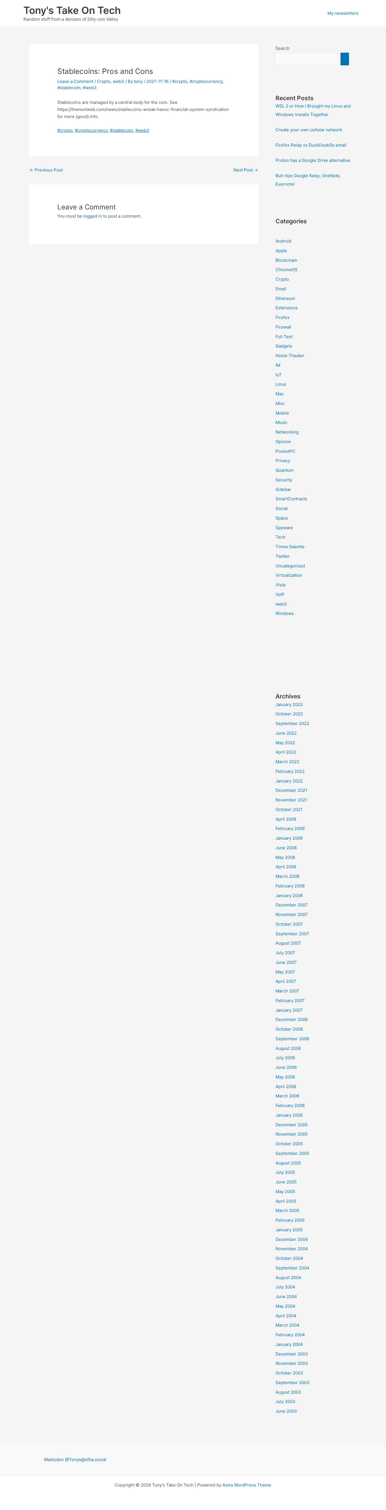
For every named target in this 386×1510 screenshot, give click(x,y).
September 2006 (292, 1038)
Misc (280, 403)
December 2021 (291, 790)
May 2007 (285, 972)
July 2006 (285, 1057)
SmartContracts (291, 498)
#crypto (179, 81)
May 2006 (285, 1077)
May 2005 (285, 1191)
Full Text (284, 336)
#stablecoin (69, 87)
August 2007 (288, 943)
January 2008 (289, 895)
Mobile (282, 413)
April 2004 (286, 1315)
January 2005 (289, 1229)
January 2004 (289, 1344)
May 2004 (285, 1306)
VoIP (280, 594)
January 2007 (289, 1010)
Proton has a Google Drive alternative (313, 160)
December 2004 (292, 1239)
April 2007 (286, 981)
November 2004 (292, 1248)
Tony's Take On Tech (72, 10)
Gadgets (284, 346)
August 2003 (288, 1392)
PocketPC (285, 451)
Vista (280, 584)
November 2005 (292, 1134)
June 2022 (286, 733)
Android (283, 241)
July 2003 (285, 1401)
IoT (279, 374)
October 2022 (289, 714)
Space (282, 518)
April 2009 (286, 819)
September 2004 (292, 1268)
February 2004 (290, 1334)
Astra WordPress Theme (246, 1485)
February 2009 (290, 828)
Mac (280, 393)
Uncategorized (290, 566)
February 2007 (290, 1000)
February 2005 (290, 1220)
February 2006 (290, 1105)
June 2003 (286, 1411)
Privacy (283, 460)
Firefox (283, 317)
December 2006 (292, 1019)
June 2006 (286, 1067)
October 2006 (289, 1029)
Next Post (245, 170)
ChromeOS (287, 269)
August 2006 (288, 1048)
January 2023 (289, 704)
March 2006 (287, 1096)
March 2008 (287, 876)
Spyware (284, 527)
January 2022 (289, 781)
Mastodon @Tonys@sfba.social (75, 1459)
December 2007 (292, 905)
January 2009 (289, 838)
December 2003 (292, 1354)
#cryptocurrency (206, 81)
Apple (281, 250)
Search (283, 48)
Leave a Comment (75, 81)
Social (282, 508)
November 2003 (292, 1363)
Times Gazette (290, 546)
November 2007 (292, 914)
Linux (281, 384)
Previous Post (46, 170)
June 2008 (286, 847)
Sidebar (283, 489)
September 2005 (292, 1153)
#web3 (90, 87)
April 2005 (286, 1201)
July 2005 (285, 1172)
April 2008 (286, 866)
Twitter (283, 556)
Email (281, 288)
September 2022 (292, 723)
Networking (287, 432)
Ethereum (285, 298)
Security (284, 479)
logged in (92, 216)
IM (278, 365)
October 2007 (289, 924)
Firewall (283, 327)
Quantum (285, 470)
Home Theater (290, 355)
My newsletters (343, 13)
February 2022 (290, 771)
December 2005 (292, 1124)
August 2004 (288, 1277)
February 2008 (290, 886)
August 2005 (288, 1163)
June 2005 (286, 1182)
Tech (280, 537)
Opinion (283, 441)
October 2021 (289, 809)
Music (281, 422)
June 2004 (286, 1296)
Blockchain (286, 260)
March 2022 (287, 761)
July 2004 (285, 1287)
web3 (118, 81)
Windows (285, 613)
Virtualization (289, 575)
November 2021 (291, 800)
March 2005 (287, 1210)
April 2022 (286, 752)
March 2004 (288, 1325)
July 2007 (285, 952)
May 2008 (285, 857)
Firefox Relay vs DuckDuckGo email (311, 145)
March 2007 (287, 991)
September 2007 (292, 933)
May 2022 (285, 742)
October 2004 (289, 1258)
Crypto (103, 81)
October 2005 (289, 1143)
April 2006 (286, 1086)
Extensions (287, 307)
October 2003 (289, 1373)
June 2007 (286, 962)
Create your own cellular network (309, 129)
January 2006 (289, 1115)
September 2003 (292, 1382)
